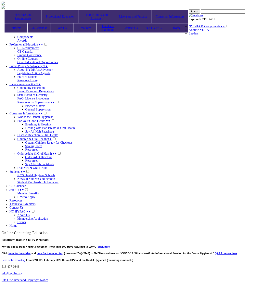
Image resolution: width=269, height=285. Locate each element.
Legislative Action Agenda (33, 73)
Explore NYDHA (201, 19)
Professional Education (60, 16)
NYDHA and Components (23, 16)
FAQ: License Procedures (33, 98)
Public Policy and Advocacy (97, 16)
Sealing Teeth (33, 146)
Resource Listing (27, 80)
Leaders (194, 33)
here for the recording (50, 253)
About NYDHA (199, 30)
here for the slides (19, 253)
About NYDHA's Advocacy (35, 69)
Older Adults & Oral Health (37, 153)
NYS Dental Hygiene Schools (36, 175)
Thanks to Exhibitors (107, 27)
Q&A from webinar (226, 253)
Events (21, 222)
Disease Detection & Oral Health (37, 135)
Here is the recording (13, 260)
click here (104, 246)
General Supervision (38, 109)
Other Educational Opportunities (37, 62)
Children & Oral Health (34, 139)
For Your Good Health (33, 121)
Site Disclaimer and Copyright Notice (25, 280)
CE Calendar (39, 28)
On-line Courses (27, 58)
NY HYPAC (154, 28)
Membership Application (32, 218)
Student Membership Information (37, 182)
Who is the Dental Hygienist (35, 117)
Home (177, 28)
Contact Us (131, 28)
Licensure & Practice (24, 84)
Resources (84, 28)
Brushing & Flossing (38, 124)
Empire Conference (29, 55)
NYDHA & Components (207, 26)
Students (16, 28)
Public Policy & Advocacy (28, 66)
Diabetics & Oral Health (32, 167)
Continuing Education (31, 87)
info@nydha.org (12, 273)
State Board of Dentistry (32, 95)
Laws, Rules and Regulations (35, 91)
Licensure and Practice (133, 16)
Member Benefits (28, 193)
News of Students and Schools (36, 178)
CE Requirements (28, 48)
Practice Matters (27, 76)
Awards (22, 40)
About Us (23, 215)
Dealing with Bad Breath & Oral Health (50, 128)
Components (25, 37)
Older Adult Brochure (38, 157)
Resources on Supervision (35, 102)
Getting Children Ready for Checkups (48, 142)
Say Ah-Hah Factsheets (39, 131)
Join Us (62, 28)
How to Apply (26, 197)
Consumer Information (170, 16)
